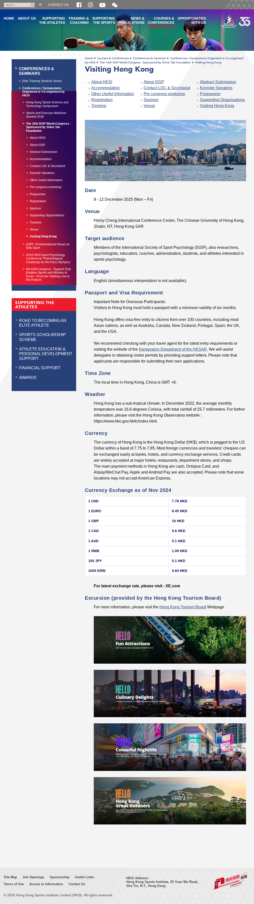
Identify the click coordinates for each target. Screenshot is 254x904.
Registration (102, 99)
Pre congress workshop (164, 93)
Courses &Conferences (161, 20)
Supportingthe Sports (103, 20)
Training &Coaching (78, 20)
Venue (149, 105)
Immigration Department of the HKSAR (173, 349)
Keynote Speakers (216, 87)
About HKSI (101, 82)
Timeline (98, 105)
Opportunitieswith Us (192, 20)
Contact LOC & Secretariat (167, 87)
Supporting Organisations (222, 99)
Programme (210, 93)
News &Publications (131, 20)
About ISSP (154, 82)
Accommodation (105, 87)
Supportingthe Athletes (52, 20)
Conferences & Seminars (149, 58)
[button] (114, 5)
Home (89, 58)
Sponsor (151, 99)
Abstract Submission (218, 82)
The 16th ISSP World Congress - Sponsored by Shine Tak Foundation (145, 62)
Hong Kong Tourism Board (182, 607)
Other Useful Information (112, 93)
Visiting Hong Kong (208, 62)
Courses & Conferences (113, 58)
